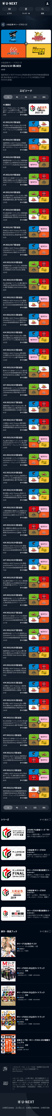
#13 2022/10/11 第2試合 (12, 314)
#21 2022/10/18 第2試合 (12, 455)
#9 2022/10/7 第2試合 (11, 244)
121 (34, 97)
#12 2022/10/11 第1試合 (12, 297)
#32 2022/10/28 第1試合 (12, 647)
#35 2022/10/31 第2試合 (12, 700)
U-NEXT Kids (45, 1107)
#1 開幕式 (7, 104)
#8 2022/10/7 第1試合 (11, 227)
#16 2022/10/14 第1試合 (12, 367)
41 (17, 97)
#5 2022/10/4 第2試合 (11, 174)
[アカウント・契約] (47, 3)
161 (43, 97)
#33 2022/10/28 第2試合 (12, 665)
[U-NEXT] (10, 3)
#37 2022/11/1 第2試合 (12, 735)
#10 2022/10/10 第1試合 (12, 262)
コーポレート (20, 1107)
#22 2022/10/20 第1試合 (12, 472)
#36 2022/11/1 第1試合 (12, 717)
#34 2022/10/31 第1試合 (12, 682)
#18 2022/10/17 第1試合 (12, 402)
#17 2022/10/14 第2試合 (12, 385)
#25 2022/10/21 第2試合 (12, 525)
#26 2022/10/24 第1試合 (12, 542)
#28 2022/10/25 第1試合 (12, 577)
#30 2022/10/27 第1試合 (12, 612)
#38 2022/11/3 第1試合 (12, 752)
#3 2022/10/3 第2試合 (11, 139)
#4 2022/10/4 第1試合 (11, 157)
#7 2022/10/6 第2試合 (11, 209)
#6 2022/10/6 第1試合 (11, 192)
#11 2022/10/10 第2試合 (12, 280)
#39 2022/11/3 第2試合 (12, 770)
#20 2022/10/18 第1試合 (12, 437)
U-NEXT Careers (8, 1107)
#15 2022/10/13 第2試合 (12, 350)
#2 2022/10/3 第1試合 (11, 122)
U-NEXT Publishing (32, 1107)
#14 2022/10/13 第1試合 (12, 332)
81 (26, 97)
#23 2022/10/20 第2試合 (12, 490)
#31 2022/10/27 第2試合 (12, 630)
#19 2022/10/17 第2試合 (12, 420)
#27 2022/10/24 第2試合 (12, 560)
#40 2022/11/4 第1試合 (12, 787)
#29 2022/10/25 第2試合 (12, 595)
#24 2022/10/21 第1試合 (12, 507)
